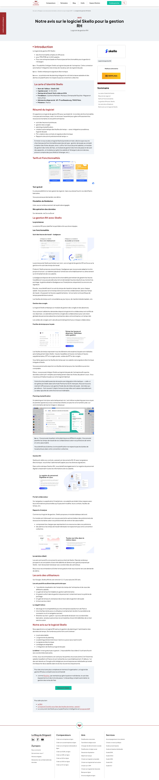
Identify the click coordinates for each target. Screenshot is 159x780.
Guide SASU (109, 755)
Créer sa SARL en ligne (62, 755)
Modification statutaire (88, 739)
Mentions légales (36, 756)
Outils (82, 3)
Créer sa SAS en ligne (62, 758)
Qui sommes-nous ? (37, 753)
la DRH (40, 704)
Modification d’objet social (89, 749)
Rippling (46, 676)
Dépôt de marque (86, 755)
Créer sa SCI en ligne (62, 765)
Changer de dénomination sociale (91, 746)
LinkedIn (33, 739)
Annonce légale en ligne (88, 775)
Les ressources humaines (50, 10)
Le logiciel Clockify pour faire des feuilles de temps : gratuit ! (59, 707)
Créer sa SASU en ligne (63, 761)
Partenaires (64, 3)
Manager (40, 10)
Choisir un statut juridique (113, 742)
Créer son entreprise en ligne (64, 739)
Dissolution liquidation (87, 752)
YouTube (42, 739)
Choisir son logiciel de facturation (91, 762)
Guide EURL (109, 752)
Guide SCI (109, 765)
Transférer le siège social (88, 742)
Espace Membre (95, 3)
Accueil (35, 10)
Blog (74, 3)
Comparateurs (50, 3)
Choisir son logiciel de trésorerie (90, 769)
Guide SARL (109, 759)
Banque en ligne (86, 772)
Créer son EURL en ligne (63, 751)
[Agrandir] (92, 163)
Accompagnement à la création (115, 739)
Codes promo (114, 3)
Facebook (37, 739)
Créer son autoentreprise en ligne (66, 742)
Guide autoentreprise (112, 746)
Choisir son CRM (86, 765)
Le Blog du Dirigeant (36, 2)
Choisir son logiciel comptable (90, 759)
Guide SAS (109, 762)
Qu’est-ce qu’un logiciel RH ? (65, 10)
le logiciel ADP (85, 709)
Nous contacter (36, 750)
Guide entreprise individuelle (114, 749)
